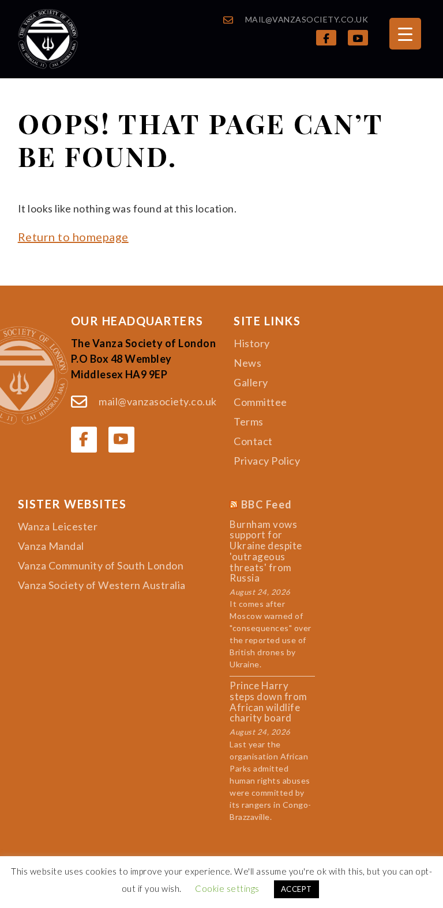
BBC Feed (266, 505)
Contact (253, 441)
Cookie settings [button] (227, 888)
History (252, 343)
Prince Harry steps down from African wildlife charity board (268, 702)
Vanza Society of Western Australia (102, 585)
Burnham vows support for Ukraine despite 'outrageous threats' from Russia (266, 551)
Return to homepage (73, 237)
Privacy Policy (267, 460)
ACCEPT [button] (296, 889)
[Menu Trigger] (405, 34)
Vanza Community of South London (101, 565)
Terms (249, 421)
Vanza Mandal (51, 546)
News (247, 362)
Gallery (251, 382)
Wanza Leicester (58, 526)
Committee (260, 402)
